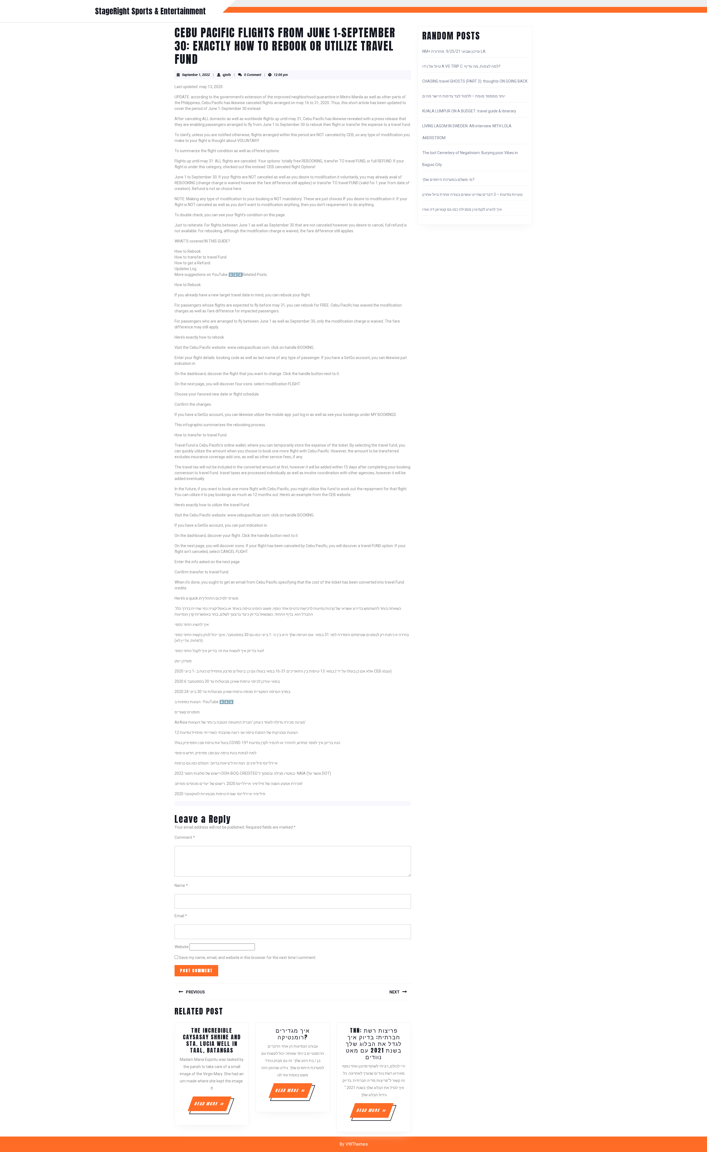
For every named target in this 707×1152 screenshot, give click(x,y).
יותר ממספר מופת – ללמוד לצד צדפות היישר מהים (463, 96)
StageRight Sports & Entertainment (150, 11)
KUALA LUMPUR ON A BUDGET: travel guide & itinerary (469, 111)
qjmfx (227, 75)
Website (182, 947)
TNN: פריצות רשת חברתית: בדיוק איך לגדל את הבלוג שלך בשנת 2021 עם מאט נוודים (374, 1043)
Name (181, 885)
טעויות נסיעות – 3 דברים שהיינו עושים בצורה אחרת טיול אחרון (472, 194)
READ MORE (212, 1106)
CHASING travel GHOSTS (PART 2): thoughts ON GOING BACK (474, 81)
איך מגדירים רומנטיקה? (293, 1033)
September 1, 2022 (196, 75)
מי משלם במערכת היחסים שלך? (448, 179)
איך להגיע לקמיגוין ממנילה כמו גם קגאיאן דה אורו (462, 209)
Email (181, 916)
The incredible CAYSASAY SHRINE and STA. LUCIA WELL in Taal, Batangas (212, 1040)
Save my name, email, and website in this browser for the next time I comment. (247, 957)
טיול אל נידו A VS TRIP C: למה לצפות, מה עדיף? (461, 66)
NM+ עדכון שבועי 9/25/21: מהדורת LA (454, 51)
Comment (185, 837)
